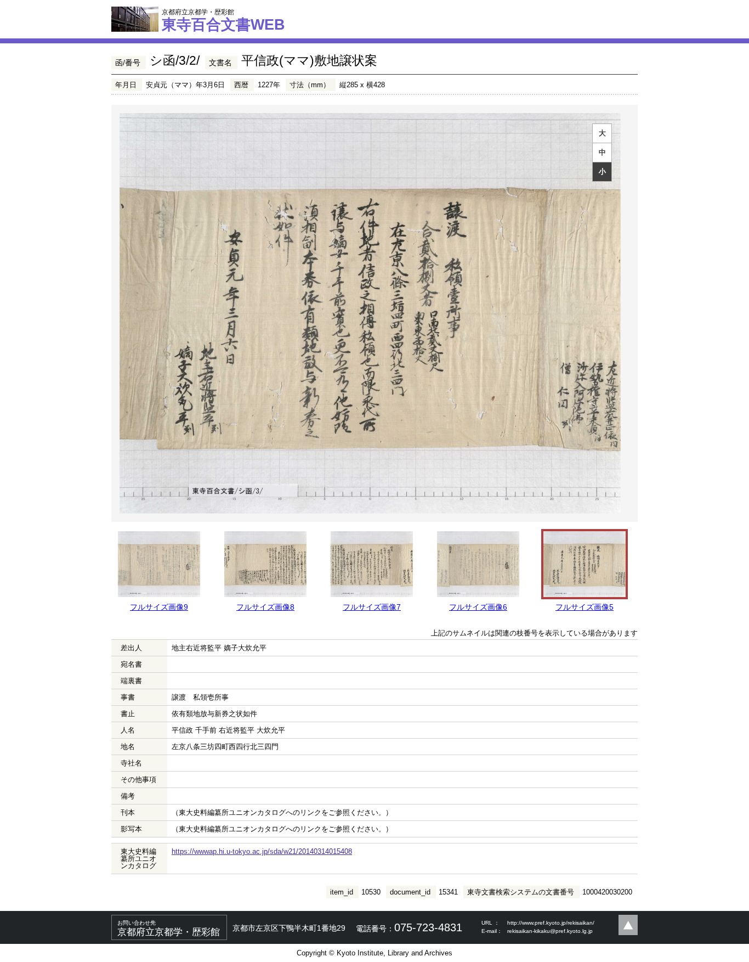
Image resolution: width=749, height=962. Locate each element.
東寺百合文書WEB (223, 20)
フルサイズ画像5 (584, 607)
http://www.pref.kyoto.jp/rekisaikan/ (550, 923)
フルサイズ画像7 (372, 607)
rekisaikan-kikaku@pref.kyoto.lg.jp (550, 931)
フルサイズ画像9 (159, 607)
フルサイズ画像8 (265, 607)
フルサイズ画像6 (478, 607)
